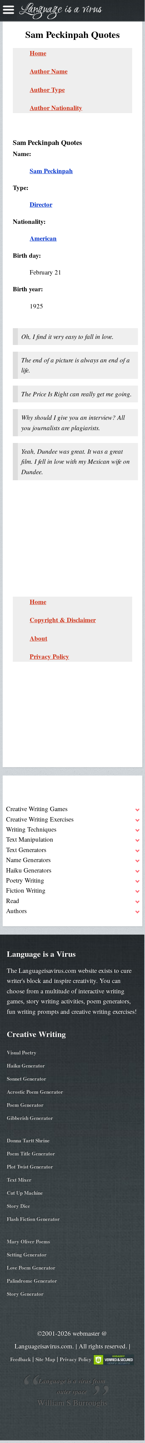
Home (38, 52)
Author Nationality (56, 107)
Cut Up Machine (25, 1192)
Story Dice (18, 1205)
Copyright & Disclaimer (63, 619)
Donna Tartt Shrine (28, 1140)
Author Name (48, 71)
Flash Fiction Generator (33, 1219)
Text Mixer (19, 1179)
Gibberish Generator (30, 1118)
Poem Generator (25, 1104)
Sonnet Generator (26, 1078)
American (43, 238)
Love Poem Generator (31, 1267)
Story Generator (25, 1293)
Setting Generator (27, 1254)
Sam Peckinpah (51, 170)
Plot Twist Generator (30, 1166)
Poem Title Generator (31, 1153)
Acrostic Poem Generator (35, 1091)
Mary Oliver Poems (28, 1241)
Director (41, 204)
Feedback (20, 1359)
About (38, 638)
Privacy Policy (49, 656)
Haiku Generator (26, 1065)
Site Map (45, 1359)
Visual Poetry (21, 1052)
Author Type (47, 89)
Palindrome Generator (32, 1280)
